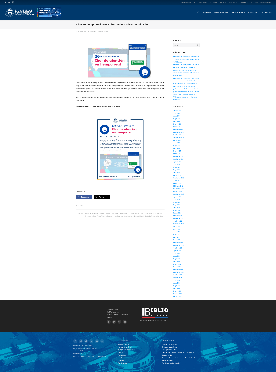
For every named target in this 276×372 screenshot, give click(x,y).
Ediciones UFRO (266, 12)
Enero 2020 (176, 267)
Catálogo (223, 2)
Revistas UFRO (253, 12)
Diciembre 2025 (178, 129)
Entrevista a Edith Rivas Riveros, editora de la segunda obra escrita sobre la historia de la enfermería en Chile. (124, 216)
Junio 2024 (176, 167)
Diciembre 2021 (178, 215)
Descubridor (206, 12)
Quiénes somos (202, 2)
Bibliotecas (233, 2)
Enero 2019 (176, 296)
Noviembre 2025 (178, 132)
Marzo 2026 (177, 124)
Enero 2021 (176, 240)
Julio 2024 (176, 164)
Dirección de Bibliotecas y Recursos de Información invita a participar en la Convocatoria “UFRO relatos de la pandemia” (119, 213)
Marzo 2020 (177, 264)
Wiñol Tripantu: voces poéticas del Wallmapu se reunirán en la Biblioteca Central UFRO (185, 97)
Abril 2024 (176, 172)
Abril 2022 (176, 207)
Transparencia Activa (169, 350)
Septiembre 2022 (178, 194)
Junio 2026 (176, 116)
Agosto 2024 (177, 162)
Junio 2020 (176, 256)
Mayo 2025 (176, 145)
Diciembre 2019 (178, 269)
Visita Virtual (243, 2)
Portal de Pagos (167, 360)
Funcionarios (122, 363)
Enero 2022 (176, 213)
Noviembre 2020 (178, 245)
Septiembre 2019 (178, 277)
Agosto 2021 (177, 226)
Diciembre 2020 (178, 242)
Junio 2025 (176, 143)
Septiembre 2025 (178, 137)
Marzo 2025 (177, 151)
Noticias (80, 205)
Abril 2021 (176, 237)
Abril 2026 (176, 121)
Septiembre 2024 (178, 159)
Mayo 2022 (176, 205)
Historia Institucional (125, 347)
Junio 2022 (176, 202)
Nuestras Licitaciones (169, 347)
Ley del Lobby (167, 355)
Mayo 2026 (176, 119)
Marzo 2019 (177, 291)
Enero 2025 (176, 154)
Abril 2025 (176, 148)
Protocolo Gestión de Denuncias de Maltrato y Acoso (180, 358)
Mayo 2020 (176, 259)
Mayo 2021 (176, 234)
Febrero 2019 (177, 294)
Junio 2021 (176, 232)
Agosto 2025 (177, 140)
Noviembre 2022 (178, 189)
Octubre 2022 (177, 191)
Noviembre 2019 (178, 272)
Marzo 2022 (177, 210)
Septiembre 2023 (178, 178)
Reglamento (214, 2)
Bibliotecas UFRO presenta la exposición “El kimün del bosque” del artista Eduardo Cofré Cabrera (186, 59)
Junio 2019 (176, 283)
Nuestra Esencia (123, 344)
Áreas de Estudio (265, 2)
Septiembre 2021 (178, 224)
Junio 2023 (176, 180)
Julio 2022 (176, 199)
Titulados (121, 360)
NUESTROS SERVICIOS (188, 2)
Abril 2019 (176, 288)
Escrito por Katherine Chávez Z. (99, 31)
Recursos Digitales (221, 12)
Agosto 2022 (177, 197)
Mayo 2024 (176, 170)
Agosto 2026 (177, 110)
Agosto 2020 (177, 251)
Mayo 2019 (176, 286)
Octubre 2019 (177, 275)
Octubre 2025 (177, 135)
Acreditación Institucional (126, 350)
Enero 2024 (176, 175)
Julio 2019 (176, 280)
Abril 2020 (176, 261)
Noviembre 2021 (178, 218)
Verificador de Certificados (171, 363)
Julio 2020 (176, 253)
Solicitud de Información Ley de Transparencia (178, 352)
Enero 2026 (176, 127)
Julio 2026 (176, 113)
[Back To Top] (270, 366)
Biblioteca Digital (238, 12)
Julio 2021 (176, 229)
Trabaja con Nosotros (169, 344)
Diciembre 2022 (178, 186)
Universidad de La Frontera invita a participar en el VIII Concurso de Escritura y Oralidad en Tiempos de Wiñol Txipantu (186, 88)
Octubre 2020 (177, 248)
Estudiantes (122, 358)
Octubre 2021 (177, 221)
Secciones (254, 2)
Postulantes (122, 355)
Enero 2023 (176, 183)
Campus (121, 352)
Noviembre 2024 (178, 156)
